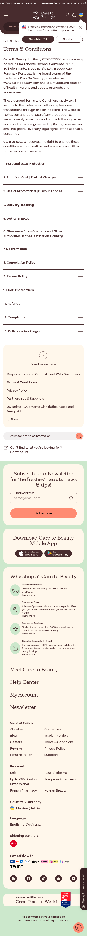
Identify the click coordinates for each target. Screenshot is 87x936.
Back (14, 419)
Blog (13, 735)
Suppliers (51, 755)
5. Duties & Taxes (16, 218)
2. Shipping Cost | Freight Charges (29, 177)
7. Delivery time (15, 249)
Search (79, 436)
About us (16, 729)
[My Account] (67, 14)
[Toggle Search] (12, 14)
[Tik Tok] (43, 878)
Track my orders (56, 735)
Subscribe (43, 513)
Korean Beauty (55, 790)
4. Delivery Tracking (18, 205)
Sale (13, 773)
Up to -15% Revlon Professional (23, 781)
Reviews (16, 748)
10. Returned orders (18, 290)
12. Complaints (14, 317)
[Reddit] (58, 878)
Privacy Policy (17, 390)
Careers (16, 742)
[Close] (83, 870)
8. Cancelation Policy (19, 262)
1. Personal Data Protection (24, 164)
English (16, 824)
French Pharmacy (23, 790)
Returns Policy (21, 755)
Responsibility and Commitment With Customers (43, 374)
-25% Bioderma (55, 773)
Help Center (11, 41)
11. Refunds (11, 304)
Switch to (38, 39)
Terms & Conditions (22, 382)
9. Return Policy (15, 276)
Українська (33, 824)
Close (80, 27)
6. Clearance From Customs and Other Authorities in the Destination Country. (33, 233)
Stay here (69, 39)
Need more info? (43, 364)
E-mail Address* (24, 493)
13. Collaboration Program (23, 331)
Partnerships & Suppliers (25, 398)
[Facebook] (28, 878)
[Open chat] (78, 927)
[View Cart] (74, 14)
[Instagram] (13, 878)
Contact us (52, 729)
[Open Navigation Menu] (5, 14)
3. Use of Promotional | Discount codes (32, 191)
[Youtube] (73, 878)
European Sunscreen (59, 779)
